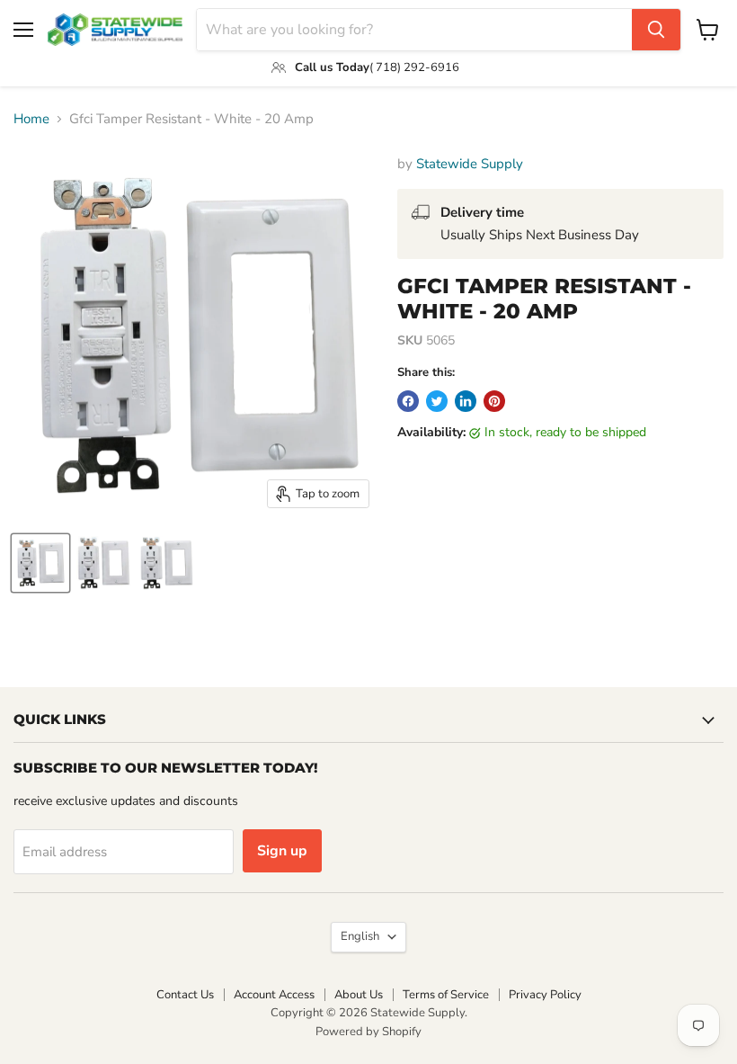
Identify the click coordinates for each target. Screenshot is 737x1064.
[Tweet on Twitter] (437, 401)
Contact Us (185, 995)
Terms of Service (446, 995)
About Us (358, 995)
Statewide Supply (469, 164)
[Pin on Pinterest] (494, 401)
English (360, 936)
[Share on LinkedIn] (465, 401)
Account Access (274, 995)
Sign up (282, 851)
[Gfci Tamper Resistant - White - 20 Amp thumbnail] (40, 563)
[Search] (656, 29)
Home (31, 119)
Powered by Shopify (368, 1032)
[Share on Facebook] (408, 401)
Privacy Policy (545, 995)
